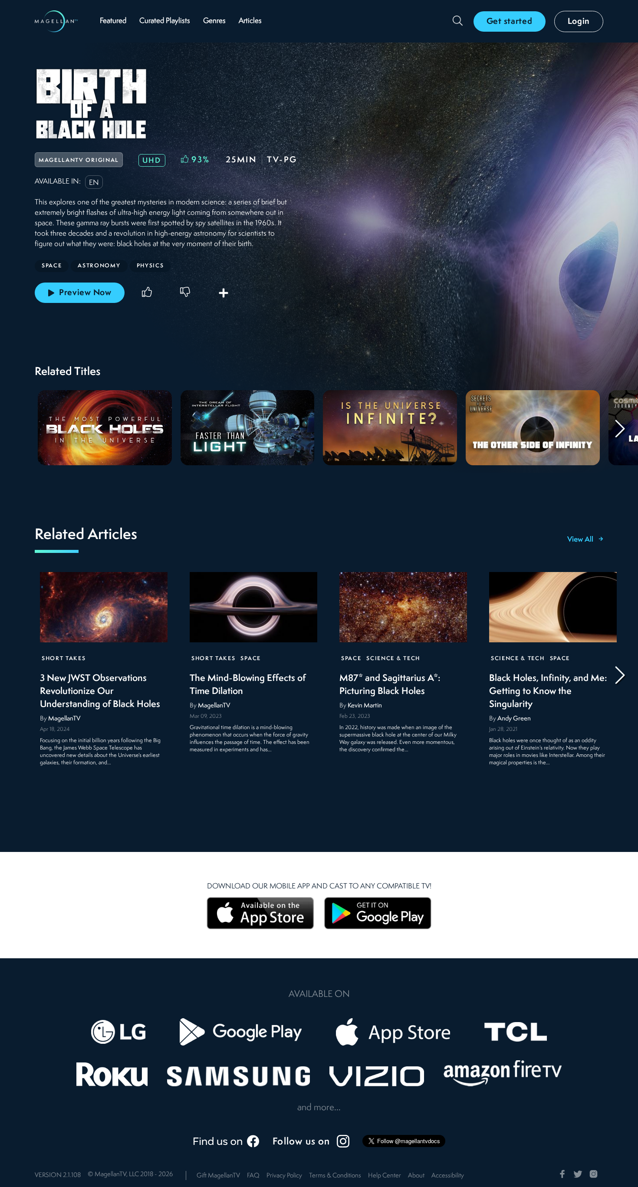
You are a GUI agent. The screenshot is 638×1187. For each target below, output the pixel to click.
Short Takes (64, 658)
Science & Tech (393, 658)
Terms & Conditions (335, 1176)
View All (580, 539)
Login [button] (579, 21)
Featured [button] (113, 21)
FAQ (253, 1176)
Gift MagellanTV (218, 1176)
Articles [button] (250, 21)
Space (250, 658)
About (416, 1176)
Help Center (384, 1176)
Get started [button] (510, 21)
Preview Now (85, 293)
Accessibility (447, 1176)
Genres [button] (214, 21)
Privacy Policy (284, 1176)
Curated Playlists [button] (164, 21)
